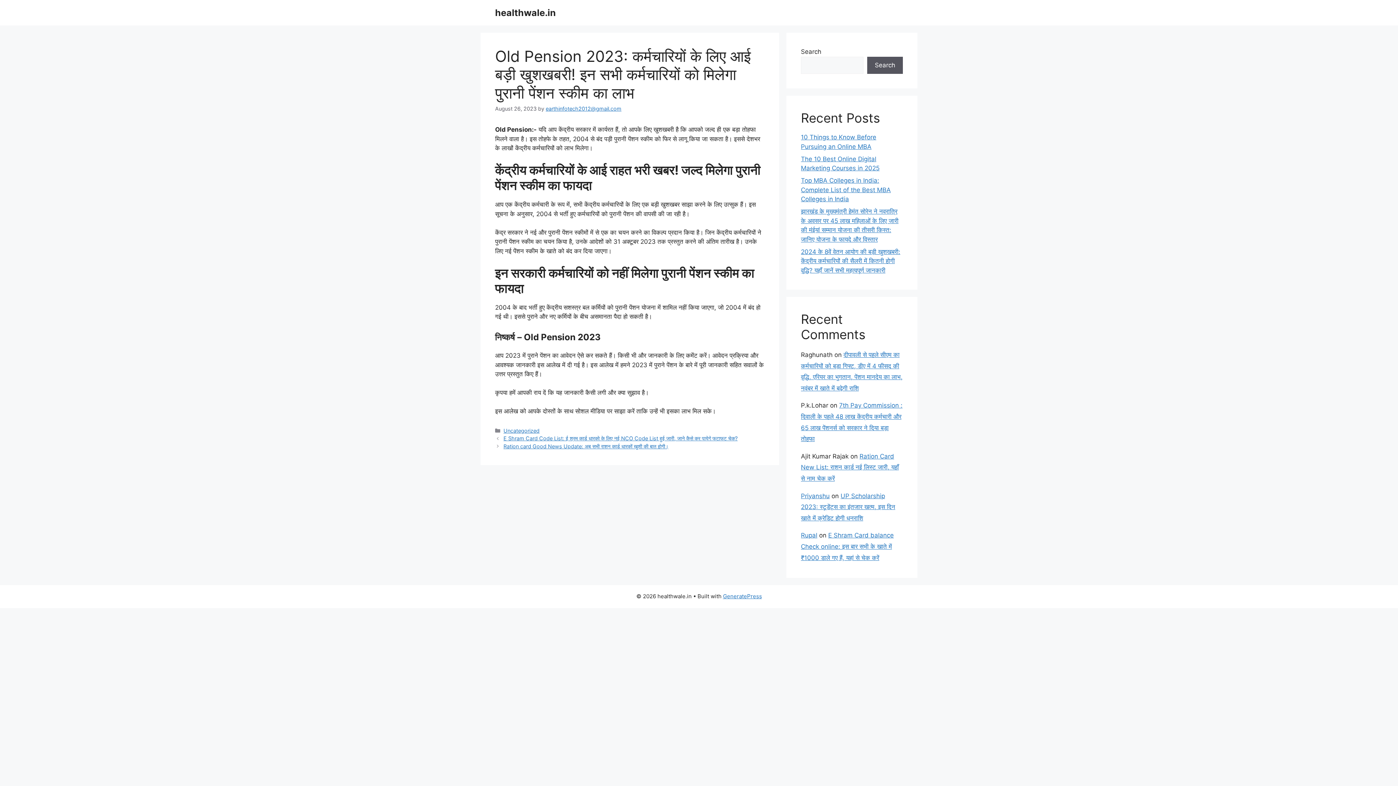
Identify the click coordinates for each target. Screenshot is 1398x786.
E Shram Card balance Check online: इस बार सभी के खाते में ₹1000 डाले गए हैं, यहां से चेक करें (847, 546)
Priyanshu (815, 496)
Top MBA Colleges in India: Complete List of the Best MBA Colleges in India (846, 190)
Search (811, 51)
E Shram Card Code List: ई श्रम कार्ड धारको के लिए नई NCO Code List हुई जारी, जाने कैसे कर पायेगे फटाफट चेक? (620, 438)
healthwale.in (525, 12)
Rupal (809, 535)
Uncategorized (521, 431)
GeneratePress (742, 596)
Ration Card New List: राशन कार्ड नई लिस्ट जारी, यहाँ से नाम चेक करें (850, 467)
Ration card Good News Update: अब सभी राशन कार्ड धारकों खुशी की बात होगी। (585, 446)
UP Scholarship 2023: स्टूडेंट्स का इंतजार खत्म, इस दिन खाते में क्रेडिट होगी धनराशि (848, 507)
